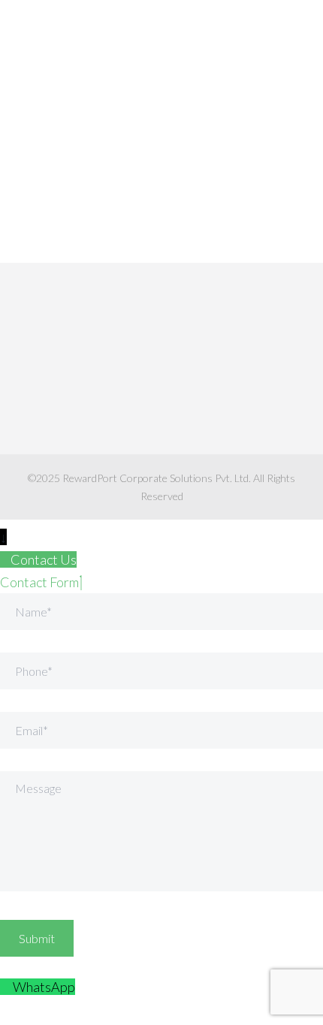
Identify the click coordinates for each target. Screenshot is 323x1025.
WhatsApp (44, 986)
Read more (57, 229)
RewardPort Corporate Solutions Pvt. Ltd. (156, 478)
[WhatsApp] (6, 986)
